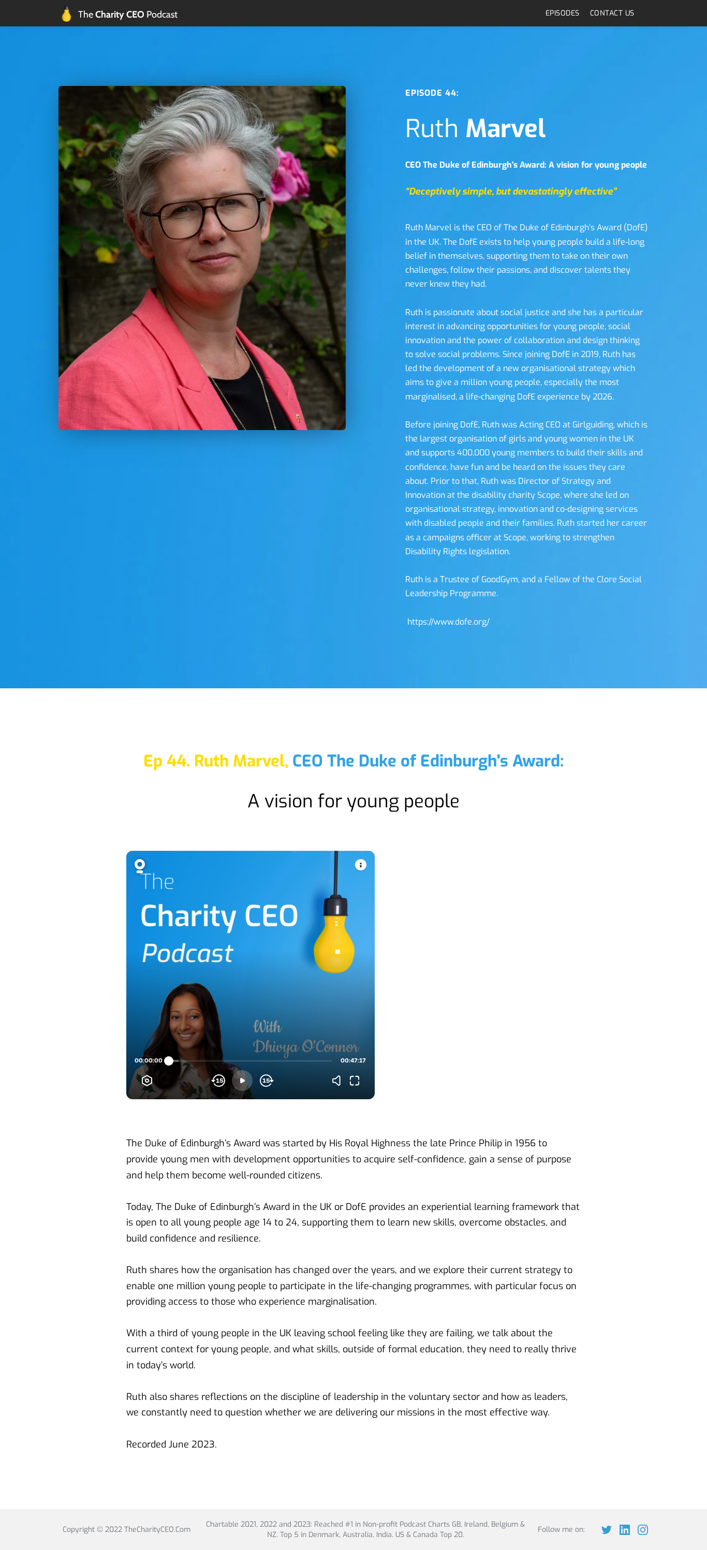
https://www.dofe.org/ (448, 621)
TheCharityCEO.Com (157, 1529)
